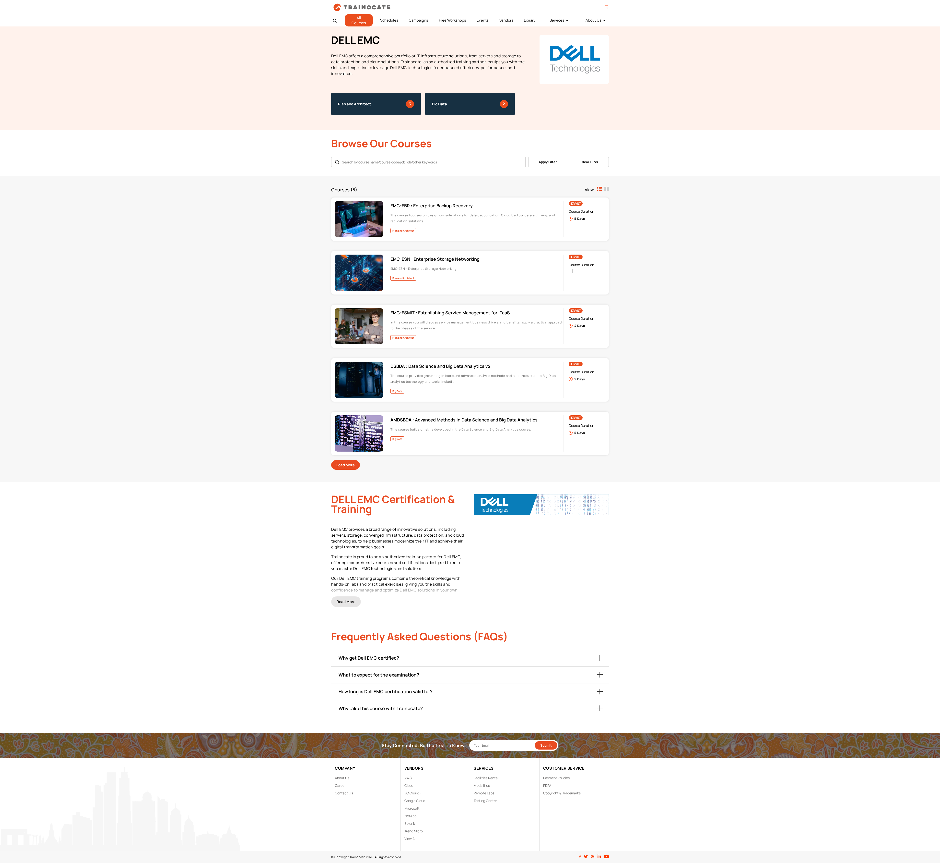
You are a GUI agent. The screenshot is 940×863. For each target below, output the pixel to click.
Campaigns (418, 20)
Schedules (389, 20)
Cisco (408, 785)
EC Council (412, 793)
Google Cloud (414, 800)
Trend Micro (413, 831)
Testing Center (485, 800)
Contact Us (344, 793)
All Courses (359, 20)
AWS (408, 778)
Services (557, 20)
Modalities (482, 785)
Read (346, 601)
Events (483, 20)
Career (340, 785)
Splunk (409, 823)
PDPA (547, 785)
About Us (593, 20)
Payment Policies (556, 778)
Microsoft (412, 808)
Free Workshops (452, 20)
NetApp (410, 816)
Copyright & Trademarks (562, 793)
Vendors (506, 20)
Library (529, 20)
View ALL (411, 838)
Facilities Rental (486, 778)
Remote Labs (484, 793)
